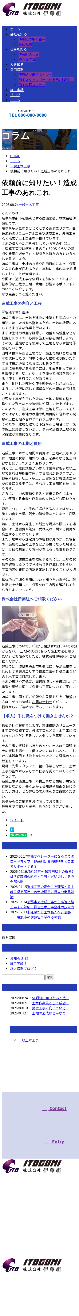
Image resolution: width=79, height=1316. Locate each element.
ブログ (15, 94)
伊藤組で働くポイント (35, 74)
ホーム (15, 28)
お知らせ (19, 958)
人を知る (17, 64)
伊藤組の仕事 (29, 54)
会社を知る (18, 34)
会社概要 (25, 44)
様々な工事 (27, 59)
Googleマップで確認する (22, 1288)
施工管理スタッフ (32, 84)
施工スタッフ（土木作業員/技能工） (46, 79)
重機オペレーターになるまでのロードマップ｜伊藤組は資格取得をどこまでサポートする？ (42, 861)
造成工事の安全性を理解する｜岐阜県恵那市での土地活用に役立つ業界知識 (42, 891)
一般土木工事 (20, 165)
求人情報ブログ (23, 968)
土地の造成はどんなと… (50, 1012)
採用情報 (17, 69)
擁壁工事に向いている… (50, 1007)
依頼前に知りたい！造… (50, 997)
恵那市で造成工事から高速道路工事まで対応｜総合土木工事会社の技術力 (42, 904)
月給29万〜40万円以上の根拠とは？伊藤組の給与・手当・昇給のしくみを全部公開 (42, 876)
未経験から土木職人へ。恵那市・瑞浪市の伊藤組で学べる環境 (40, 914)
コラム (15, 99)
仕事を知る (18, 49)
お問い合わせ (42, 701)
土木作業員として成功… (50, 1002)
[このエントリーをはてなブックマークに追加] (12, 830)
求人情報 (45, 791)
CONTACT (16, 125)
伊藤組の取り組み (32, 39)
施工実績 (17, 89)
